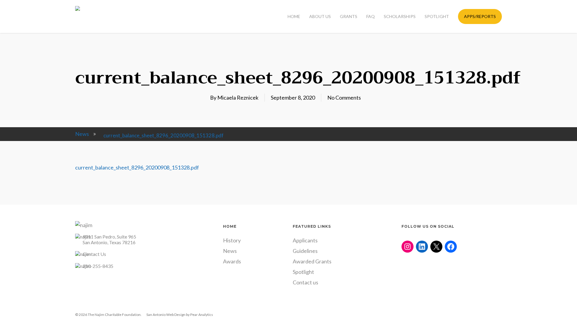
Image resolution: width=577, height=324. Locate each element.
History (232, 240)
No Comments (344, 97)
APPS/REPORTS (480, 16)
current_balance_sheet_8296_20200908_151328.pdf (137, 167)
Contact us (305, 282)
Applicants (305, 240)
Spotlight (303, 271)
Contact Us (94, 254)
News (82, 133)
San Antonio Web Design (165, 314)
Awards (232, 261)
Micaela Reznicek (237, 97)
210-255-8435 (98, 266)
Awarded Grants (312, 261)
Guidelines (305, 251)
